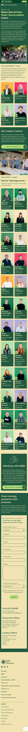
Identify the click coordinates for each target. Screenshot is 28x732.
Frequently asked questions (10, 686)
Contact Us (5, 689)
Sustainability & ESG (8, 680)
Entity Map (4, 718)
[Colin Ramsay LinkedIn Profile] (2, 115)
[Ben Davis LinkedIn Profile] (2, 264)
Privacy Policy (5, 707)
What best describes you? (10, 527)
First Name (6, 534)
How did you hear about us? (10, 583)
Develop (4, 671)
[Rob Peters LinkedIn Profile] (16, 115)
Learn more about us (13, 146)
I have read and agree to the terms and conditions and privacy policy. (14, 591)
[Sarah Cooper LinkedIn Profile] (2, 243)
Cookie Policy (4, 715)
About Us (4, 683)
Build (2, 674)
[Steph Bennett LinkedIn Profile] (2, 221)
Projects (4, 692)
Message (5, 564)
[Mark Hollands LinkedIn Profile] (2, 330)
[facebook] (7, 666)
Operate (4, 677)
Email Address (7, 549)
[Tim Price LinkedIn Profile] (2, 421)
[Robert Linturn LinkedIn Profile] (16, 378)
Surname (5, 542)
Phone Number (7, 556)
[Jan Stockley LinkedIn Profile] (2, 441)
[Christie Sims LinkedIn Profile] (16, 421)
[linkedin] (2, 667)
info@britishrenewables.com (13, 613)
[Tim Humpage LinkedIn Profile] (2, 93)
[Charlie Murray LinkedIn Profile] (2, 400)
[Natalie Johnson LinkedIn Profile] (16, 353)
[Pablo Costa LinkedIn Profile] (16, 243)
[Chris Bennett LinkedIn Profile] (16, 199)
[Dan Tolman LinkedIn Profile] (16, 441)
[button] (3, 1)
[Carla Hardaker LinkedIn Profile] (16, 286)
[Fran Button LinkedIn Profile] (16, 93)
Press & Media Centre (8, 697)
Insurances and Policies (7, 709)
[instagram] (5, 667)
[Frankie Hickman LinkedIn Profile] (16, 308)
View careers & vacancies (13, 487)
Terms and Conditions (7, 712)
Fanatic (9, 724)
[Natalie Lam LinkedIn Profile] (2, 378)
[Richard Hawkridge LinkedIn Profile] (2, 308)
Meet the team (6, 694)
